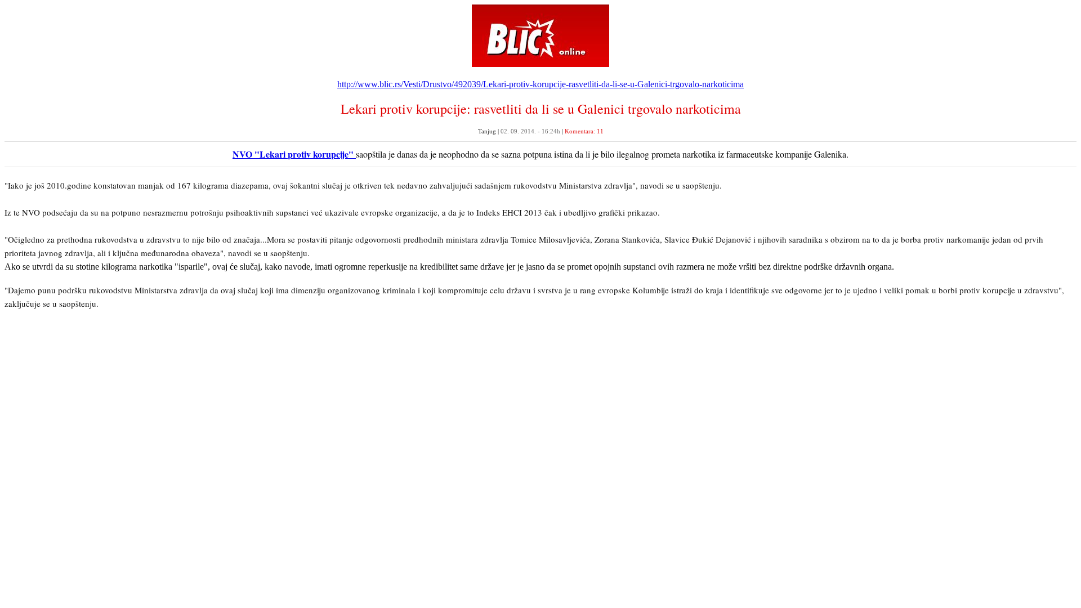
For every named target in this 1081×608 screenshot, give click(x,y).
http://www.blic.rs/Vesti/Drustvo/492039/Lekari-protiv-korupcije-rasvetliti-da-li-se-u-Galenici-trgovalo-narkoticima (540, 84)
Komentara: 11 (584, 131)
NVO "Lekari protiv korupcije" (294, 153)
